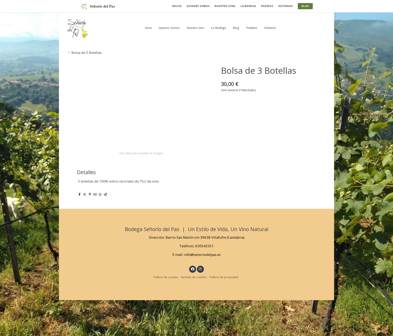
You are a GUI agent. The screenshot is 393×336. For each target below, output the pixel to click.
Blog (305, 6)
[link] (78, 28)
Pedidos (267, 6)
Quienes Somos (198, 6)
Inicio (177, 6)
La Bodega (248, 6)
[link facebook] (192, 268)
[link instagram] (200, 268)
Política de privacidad (223, 277)
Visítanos (285, 6)
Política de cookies (165, 277)
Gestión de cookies (194, 277)
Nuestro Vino (225, 6)
